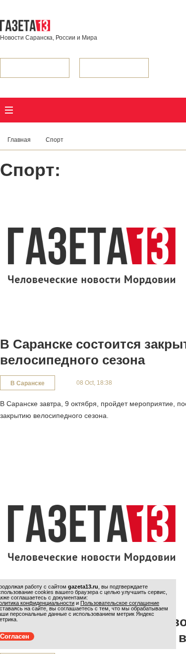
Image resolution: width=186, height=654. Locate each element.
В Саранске (27, 383)
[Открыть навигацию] (9, 110)
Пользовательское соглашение (119, 603)
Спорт (54, 139)
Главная (19, 139)
